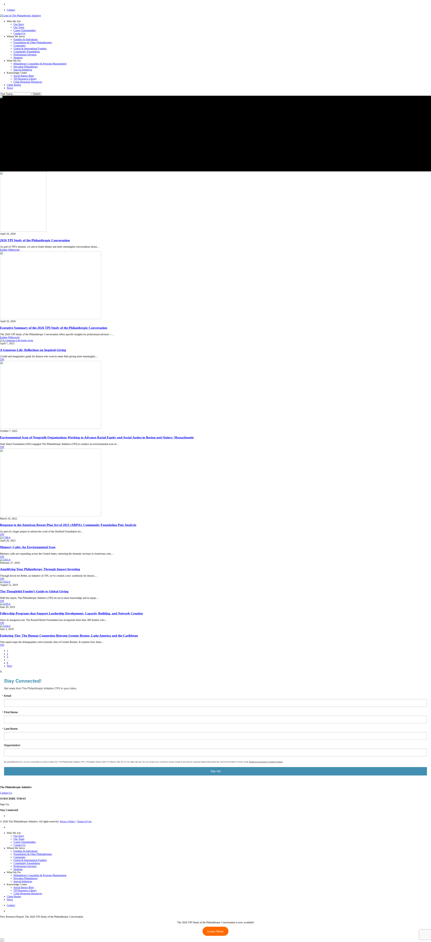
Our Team (18, 839)
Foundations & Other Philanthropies (32, 854)
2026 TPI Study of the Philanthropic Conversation (35, 240)
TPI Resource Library (25, 890)
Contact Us (6, 792)
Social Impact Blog (23, 887)
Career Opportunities (24, 842)
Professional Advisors (25, 866)
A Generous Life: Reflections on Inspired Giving (33, 350)
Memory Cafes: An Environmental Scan (27, 547)
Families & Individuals (25, 851)
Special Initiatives (22, 881)
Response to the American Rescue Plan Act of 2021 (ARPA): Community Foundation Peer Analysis (68, 525)
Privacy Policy (67, 821)
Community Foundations (26, 863)
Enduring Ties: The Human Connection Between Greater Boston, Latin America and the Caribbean (69, 635)
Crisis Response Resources (27, 893)
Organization (12, 745)
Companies (19, 857)
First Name (11, 712)
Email (7, 695)
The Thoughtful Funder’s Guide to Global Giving (34, 591)
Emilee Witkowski (10, 249)
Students (18, 869)
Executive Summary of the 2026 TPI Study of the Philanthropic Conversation (53, 328)
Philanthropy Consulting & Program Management (39, 875)
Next (9, 665)
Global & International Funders (30, 860)
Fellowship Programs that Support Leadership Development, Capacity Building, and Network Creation (71, 613)
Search (36, 94)
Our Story (18, 836)
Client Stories (14, 896)
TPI (2, 359)
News (10, 899)
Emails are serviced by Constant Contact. (266, 761)
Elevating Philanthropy (25, 878)
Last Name (11, 728)
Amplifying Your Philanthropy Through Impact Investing (40, 569)
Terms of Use (84, 821)
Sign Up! (215, 771)
